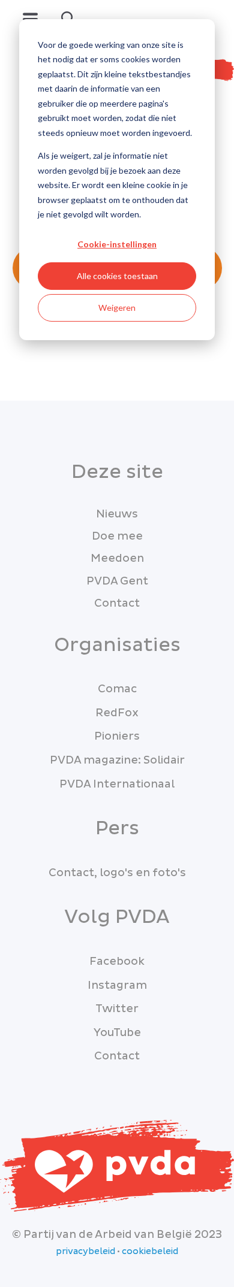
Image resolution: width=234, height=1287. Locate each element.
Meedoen (117, 558)
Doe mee (117, 536)
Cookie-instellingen (117, 244)
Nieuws (117, 514)
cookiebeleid (150, 1251)
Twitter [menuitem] (117, 1009)
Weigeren (117, 307)
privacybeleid (85, 1251)
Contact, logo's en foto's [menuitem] (117, 873)
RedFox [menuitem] (117, 713)
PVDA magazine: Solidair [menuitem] (117, 760)
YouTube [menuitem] (117, 1033)
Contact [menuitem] (117, 1056)
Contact (117, 603)
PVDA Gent (117, 581)
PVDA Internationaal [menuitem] (117, 784)
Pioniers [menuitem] (117, 736)
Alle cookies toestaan (117, 276)
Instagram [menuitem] (117, 985)
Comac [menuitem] (117, 689)
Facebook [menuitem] (117, 961)
